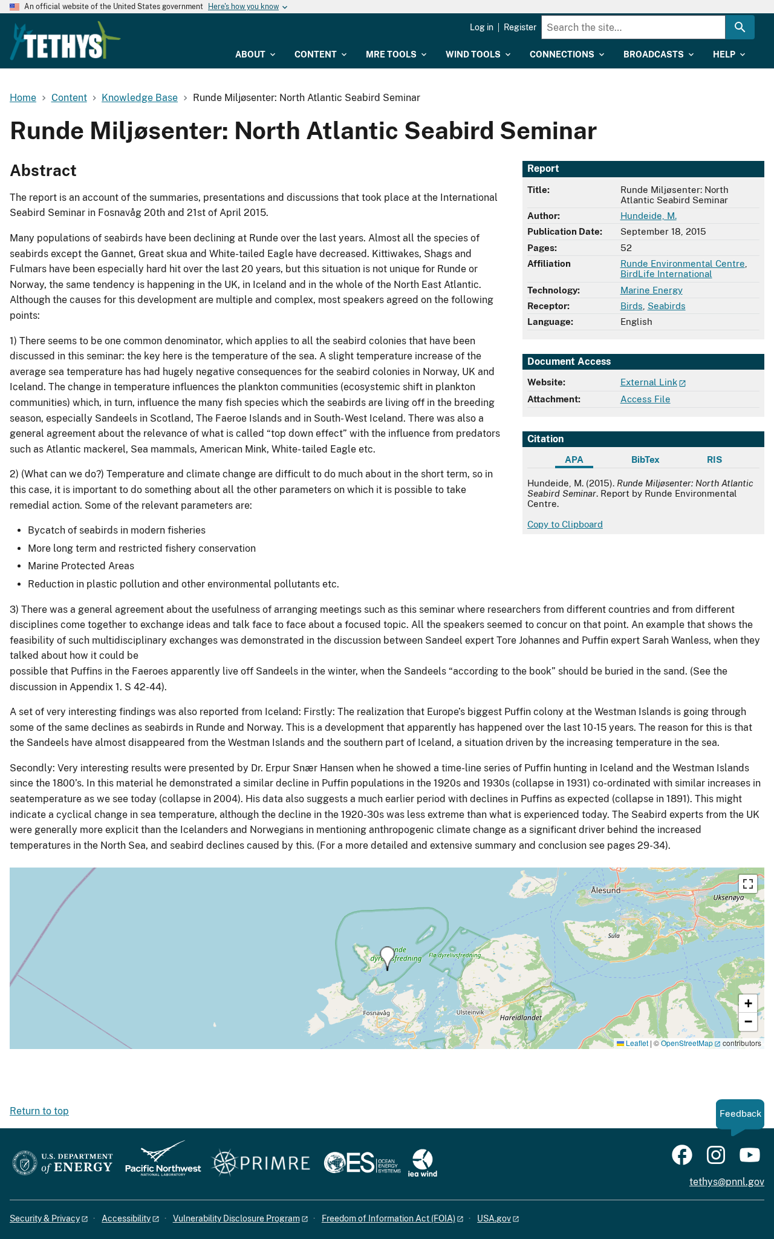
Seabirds (667, 306)
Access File (645, 399)
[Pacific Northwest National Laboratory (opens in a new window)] (158, 1164)
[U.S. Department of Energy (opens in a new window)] (62, 1164)
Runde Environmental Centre (682, 263)
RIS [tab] (714, 459)
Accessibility (126, 1218)
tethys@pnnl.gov (726, 1182)
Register (520, 27)
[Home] (65, 40)
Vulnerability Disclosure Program (236, 1218)
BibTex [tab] (645, 459)
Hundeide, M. (648, 216)
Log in (481, 27)
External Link (648, 382)
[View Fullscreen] (748, 884)
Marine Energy (651, 290)
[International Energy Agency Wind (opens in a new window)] (422, 1164)
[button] (387, 958)
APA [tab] (574, 459)
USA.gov (494, 1218)
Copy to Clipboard (565, 524)
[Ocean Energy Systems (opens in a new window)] (363, 1164)
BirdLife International (666, 274)
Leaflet (636, 1043)
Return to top (39, 1111)
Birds (631, 306)
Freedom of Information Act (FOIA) (388, 1218)
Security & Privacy (45, 1218)
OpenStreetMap (687, 1043)
